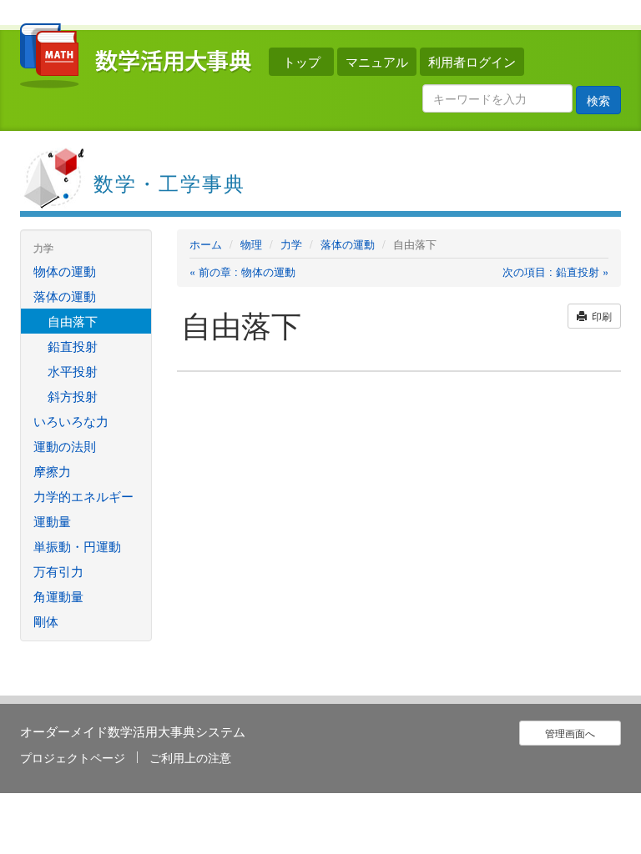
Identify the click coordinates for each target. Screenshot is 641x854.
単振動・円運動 (77, 546)
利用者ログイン (472, 61)
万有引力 (58, 571)
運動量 (52, 521)
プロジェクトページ (72, 757)
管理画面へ (570, 733)
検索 (598, 100)
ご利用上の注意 (190, 757)
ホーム (205, 244)
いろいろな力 (71, 421)
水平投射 (73, 370)
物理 (251, 244)
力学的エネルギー (83, 496)
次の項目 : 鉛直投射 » (555, 272)
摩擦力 (52, 471)
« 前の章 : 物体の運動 (242, 272)
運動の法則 (64, 446)
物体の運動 (64, 270)
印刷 (599, 316)
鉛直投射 (73, 345)
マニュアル (377, 61)
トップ (301, 61)
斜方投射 (73, 395)
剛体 (45, 621)
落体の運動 (347, 244)
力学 (291, 244)
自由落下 (73, 320)
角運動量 (58, 596)
